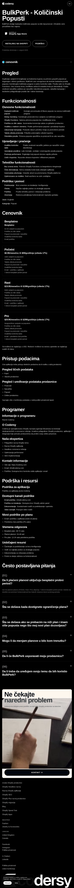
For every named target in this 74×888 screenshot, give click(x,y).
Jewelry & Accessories (10, 827)
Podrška (39, 43)
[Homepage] (8, 4)
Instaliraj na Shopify (16, 43)
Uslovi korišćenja (8, 869)
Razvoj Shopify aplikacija (11, 791)
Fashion (5, 823)
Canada (5, 838)
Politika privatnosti (9, 850)
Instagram (6, 848)
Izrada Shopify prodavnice (12, 783)
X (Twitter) (6, 856)
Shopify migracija (8, 803)
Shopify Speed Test (9, 810)
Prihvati (7, 883)
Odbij (16, 883)
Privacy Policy (26, 879)
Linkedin (5, 859)
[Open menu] (69, 3)
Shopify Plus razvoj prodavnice (14, 799)
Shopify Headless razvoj (11, 787)
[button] (69, 4)
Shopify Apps (7, 814)
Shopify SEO (7, 795)
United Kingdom (8, 835)
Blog (4, 806)
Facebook (6, 844)
